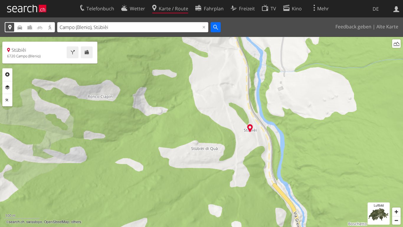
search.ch (16, 221)
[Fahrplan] (87, 52)
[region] (201, 132)
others (76, 221)
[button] (250, 128)
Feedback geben (353, 26)
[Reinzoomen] (396, 211)
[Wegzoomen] (396, 220)
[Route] (72, 52)
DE (376, 9)
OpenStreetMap (56, 221)
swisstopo (34, 221)
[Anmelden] (396, 8)
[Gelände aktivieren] (396, 43)
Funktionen (7, 100)
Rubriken (7, 74)
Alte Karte (387, 26)
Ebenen (7, 87)
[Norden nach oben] (396, 54)
